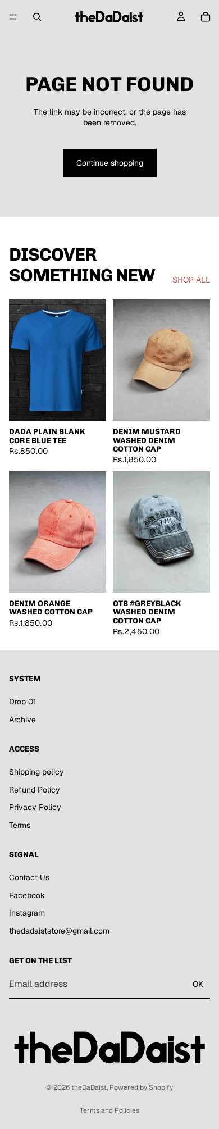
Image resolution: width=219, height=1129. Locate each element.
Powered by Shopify (141, 1087)
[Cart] (205, 16)
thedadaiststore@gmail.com (59, 931)
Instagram (27, 913)
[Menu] (13, 17)
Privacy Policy (35, 807)
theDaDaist (89, 1087)
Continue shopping (109, 163)
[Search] (37, 16)
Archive (22, 719)
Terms (19, 825)
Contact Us (29, 877)
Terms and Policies (109, 1110)
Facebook (27, 895)
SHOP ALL (191, 280)
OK (198, 984)
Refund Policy (34, 790)
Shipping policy (36, 772)
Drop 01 (22, 701)
